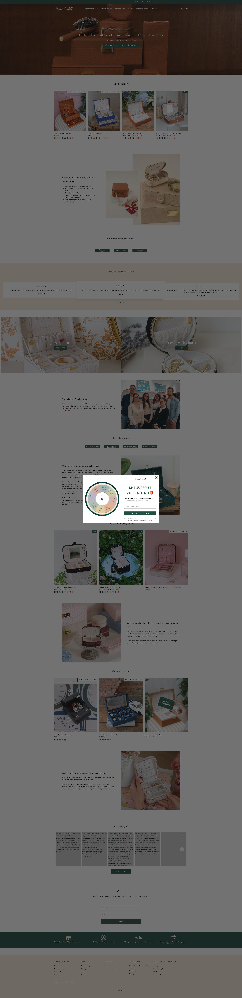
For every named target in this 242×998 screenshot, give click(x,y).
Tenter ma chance (140, 513)
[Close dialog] (156, 477)
